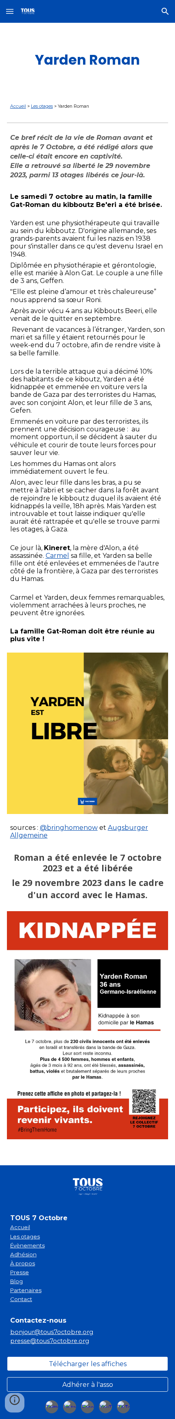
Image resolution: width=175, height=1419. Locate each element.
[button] (10, 11)
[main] (87, 60)
